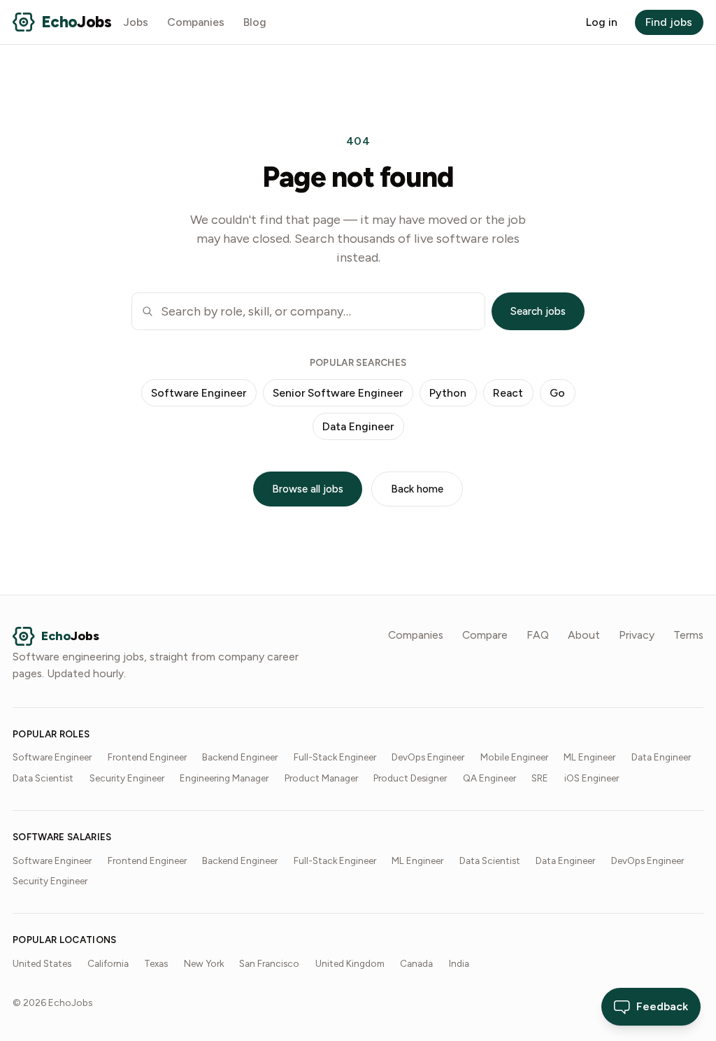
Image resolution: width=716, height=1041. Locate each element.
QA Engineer (489, 778)
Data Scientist (43, 778)
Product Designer (410, 778)
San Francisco (269, 963)
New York (204, 963)
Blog (254, 22)
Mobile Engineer (514, 757)
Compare (485, 635)
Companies (195, 22)
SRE (539, 778)
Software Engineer (198, 392)
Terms (688, 635)
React (508, 392)
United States (42, 963)
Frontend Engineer (147, 757)
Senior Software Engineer (338, 392)
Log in (601, 22)
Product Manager (321, 778)
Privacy (636, 635)
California (108, 963)
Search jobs (538, 311)
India (459, 963)
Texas (156, 963)
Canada (416, 963)
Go (557, 392)
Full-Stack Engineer (335, 757)
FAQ (538, 635)
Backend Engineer (240, 757)
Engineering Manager (224, 778)
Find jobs (668, 22)
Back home (417, 489)
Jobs (136, 22)
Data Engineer (358, 426)
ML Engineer (589, 757)
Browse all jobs (307, 489)
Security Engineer (127, 778)
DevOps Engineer (428, 757)
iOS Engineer (591, 778)
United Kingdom (350, 963)
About (584, 635)
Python (447, 392)
